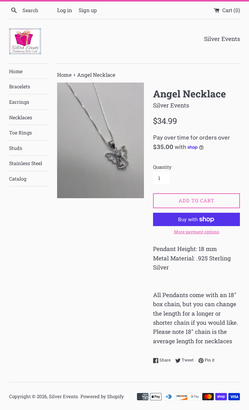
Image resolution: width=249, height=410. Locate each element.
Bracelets (19, 86)
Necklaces (20, 117)
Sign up (88, 10)
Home (15, 71)
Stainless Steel (25, 163)
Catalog (17, 178)
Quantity (162, 167)
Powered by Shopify (102, 396)
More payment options (196, 232)
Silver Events (63, 396)
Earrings (19, 102)
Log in (64, 10)
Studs (15, 148)
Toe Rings (20, 132)
